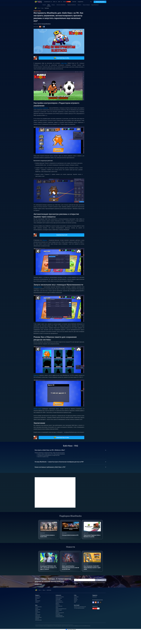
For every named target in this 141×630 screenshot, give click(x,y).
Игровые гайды (93, 24)
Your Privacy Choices (72, 629)
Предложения (37, 600)
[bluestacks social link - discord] (93, 602)
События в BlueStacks (61, 4)
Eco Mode (92, 117)
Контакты (76, 599)
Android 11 (37, 602)
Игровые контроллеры (60, 596)
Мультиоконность (59, 600)
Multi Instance (93, 115)
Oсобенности (47, 1)
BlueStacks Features (101, 115)
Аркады (36, 610)
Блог (59, 1)
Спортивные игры (38, 617)
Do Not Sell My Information (86, 625)
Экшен (101, 112)
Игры (54, 1)
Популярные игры (38, 606)
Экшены (36, 608)
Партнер (74, 1)
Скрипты (57, 611)
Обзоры (53, 4)
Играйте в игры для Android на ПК (80, 606)
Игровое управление (94, 110)
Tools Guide (93, 120)
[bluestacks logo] (38, 2)
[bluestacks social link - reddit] (96, 602)
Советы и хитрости (94, 107)
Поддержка (80, 1)
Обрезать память (59, 610)
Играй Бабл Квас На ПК (61, 235)
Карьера (75, 600)
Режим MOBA (58, 599)
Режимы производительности (61, 608)
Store (66, 1)
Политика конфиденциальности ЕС (76, 625)
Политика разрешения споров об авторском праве (62, 625)
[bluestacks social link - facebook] (98, 602)
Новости (79, 4)
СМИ (75, 602)
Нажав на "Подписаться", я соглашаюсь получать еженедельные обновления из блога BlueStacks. (89, 583)
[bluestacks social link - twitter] (100, 602)
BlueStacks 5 (37, 598)
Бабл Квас (47, 8)
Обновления (94, 596)
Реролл (57, 607)
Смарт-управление (94, 112)
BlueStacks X (99, 120)
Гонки (36, 613)
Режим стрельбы (59, 598)
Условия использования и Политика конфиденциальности (44, 625)
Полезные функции (59, 615)
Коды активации (86, 4)
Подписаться (101, 580)
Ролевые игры (37, 614)
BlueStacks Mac (38, 596)
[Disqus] (55, 492)
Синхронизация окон (59, 602)
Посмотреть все (99, 99)
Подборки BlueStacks (71, 4)
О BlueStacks (76, 596)
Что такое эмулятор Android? (79, 608)
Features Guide (99, 117)
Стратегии (37, 618)
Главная (44, 4)
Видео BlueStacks (95, 4)
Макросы (101, 107)
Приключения (37, 609)
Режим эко (58, 604)
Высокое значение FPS (60, 612)
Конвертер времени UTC (60, 616)
